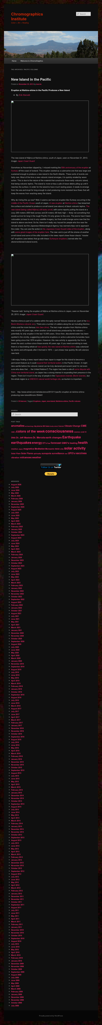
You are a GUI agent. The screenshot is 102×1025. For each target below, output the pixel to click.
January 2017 (16, 725)
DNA (13, 437)
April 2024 (15, 549)
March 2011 (15, 921)
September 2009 (17, 972)
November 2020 (17, 635)
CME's (13, 432)
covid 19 (83, 432)
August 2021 (16, 613)
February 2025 (17, 526)
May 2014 (15, 815)
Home (14, 61)
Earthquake (71, 437)
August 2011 (16, 907)
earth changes (54, 437)
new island (51, 401)
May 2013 (15, 848)
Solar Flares (27, 453)
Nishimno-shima (62, 401)
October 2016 (16, 733)
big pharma (38, 426)
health (83, 442)
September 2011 (17, 904)
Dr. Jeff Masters (24, 437)
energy (37, 442)
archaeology (29, 426)
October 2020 (16, 638)
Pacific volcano (74, 401)
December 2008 (17, 997)
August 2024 (16, 538)
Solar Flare (16, 453)
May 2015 (15, 781)
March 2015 (15, 787)
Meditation (40, 448)
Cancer (61, 426)
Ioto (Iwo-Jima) (42, 327)
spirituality (37, 453)
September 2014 (17, 804)
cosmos (77, 432)
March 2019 (15, 683)
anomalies (17, 426)
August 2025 (16, 509)
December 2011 (17, 896)
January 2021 (16, 630)
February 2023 (17, 585)
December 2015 (17, 762)
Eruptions (37, 401)
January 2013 (16, 860)
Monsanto (49, 448)
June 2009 (15, 980)
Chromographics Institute (27, 16)
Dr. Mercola (39, 437)
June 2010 (15, 946)
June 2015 (15, 778)
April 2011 (15, 918)
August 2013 (16, 840)
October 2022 (16, 596)
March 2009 (15, 988)
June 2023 (15, 574)
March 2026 (15, 495)
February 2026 (17, 498)
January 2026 (16, 501)
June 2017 (15, 714)
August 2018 (16, 697)
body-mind (54, 426)
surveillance (58, 453)
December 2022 (17, 591)
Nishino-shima (71, 203)
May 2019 (15, 678)
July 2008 (15, 1005)
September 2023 (17, 565)
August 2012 (16, 874)
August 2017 (16, 708)
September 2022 (17, 599)
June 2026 (15, 490)
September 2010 (17, 938)
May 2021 (15, 621)
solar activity (75, 448)
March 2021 (15, 627)
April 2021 (15, 624)
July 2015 (15, 776)
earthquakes (21, 442)
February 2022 (17, 605)
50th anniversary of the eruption (74, 167)
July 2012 (15, 876)
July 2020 (15, 647)
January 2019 (16, 689)
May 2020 (15, 652)
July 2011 (15, 910)
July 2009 (15, 977)
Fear (48, 443)
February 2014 (17, 823)
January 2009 (16, 994)
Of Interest (22, 401)
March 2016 (15, 753)
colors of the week (30, 431)
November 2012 (17, 865)
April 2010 (15, 952)
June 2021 (15, 619)
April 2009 (15, 986)
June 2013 (15, 846)
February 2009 (17, 991)
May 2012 (15, 882)
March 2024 (15, 551)
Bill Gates (46, 426)
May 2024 (15, 546)
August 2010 (16, 941)
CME (84, 426)
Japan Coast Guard (26, 161)
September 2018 (17, 694)
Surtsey (14, 170)
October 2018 (16, 692)
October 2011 (16, 902)
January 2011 (16, 927)
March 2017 (15, 720)
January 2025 (16, 529)
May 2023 (15, 577)
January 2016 (16, 759)
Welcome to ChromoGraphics (31, 61)
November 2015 (17, 764)
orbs (62, 449)
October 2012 (16, 868)
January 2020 (16, 661)
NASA (57, 449)
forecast (56, 443)
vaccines (81, 453)
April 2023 (15, 580)
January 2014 (16, 826)
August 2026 (16, 484)
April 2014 (15, 818)
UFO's (71, 453)
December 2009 (17, 963)
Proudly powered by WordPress (51, 1016)
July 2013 (15, 843)
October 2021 (16, 610)
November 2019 (17, 663)
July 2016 (15, 742)
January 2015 (16, 792)
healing (73, 442)
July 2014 (15, 809)
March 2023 (15, 582)
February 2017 (17, 722)
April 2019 (15, 680)
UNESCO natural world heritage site (45, 379)
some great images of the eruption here (32, 232)
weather (36, 457)
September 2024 (17, 535)
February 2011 (17, 924)
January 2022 (16, 608)
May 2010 (15, 949)
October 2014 (16, 801)
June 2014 (15, 812)
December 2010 (17, 930)
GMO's (65, 442)
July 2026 (15, 487)
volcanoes (26, 457)
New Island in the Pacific (31, 79)
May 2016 (15, 748)
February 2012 (17, 890)
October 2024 (16, 532)
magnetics (28, 448)
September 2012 (17, 871)
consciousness (59, 431)
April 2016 (15, 750)
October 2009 (16, 969)
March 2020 (15, 658)
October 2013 (16, 834)
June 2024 (15, 543)
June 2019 (15, 675)
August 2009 (16, 974)
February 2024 (17, 554)
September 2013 (17, 837)
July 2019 (15, 672)
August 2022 (16, 602)
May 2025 (15, 518)
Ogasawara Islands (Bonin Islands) (70, 375)
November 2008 (17, 1000)
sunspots (46, 453)
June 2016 (15, 745)
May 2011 (15, 916)
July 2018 (15, 700)
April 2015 (15, 784)
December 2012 (17, 862)
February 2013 (17, 857)
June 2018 (15, 703)
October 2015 (16, 767)
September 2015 (17, 770)
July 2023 (15, 571)
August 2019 (16, 669)
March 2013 (15, 854)
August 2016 (16, 739)
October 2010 (16, 935)
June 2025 (15, 515)
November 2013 (17, 832)
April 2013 (15, 851)
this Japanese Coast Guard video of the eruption (63, 228)
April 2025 (15, 521)
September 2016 (17, 736)
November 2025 (17, 504)
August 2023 (16, 568)
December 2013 (17, 829)
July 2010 (15, 944)
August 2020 (16, 644)
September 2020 (17, 641)
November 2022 (17, 593)
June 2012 (15, 879)
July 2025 (15, 512)
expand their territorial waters (49, 362)
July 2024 (15, 540)
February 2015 (17, 790)
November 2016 (17, 731)
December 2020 (17, 633)
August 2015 (16, 773)
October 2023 (16, 563)
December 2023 (17, 560)
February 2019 (17, 686)
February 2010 (17, 958)
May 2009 (15, 983)
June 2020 (15, 650)
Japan (43, 401)
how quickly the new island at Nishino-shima (56, 346)
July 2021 (15, 616)
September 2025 (17, 507)
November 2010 (17, 932)
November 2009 (17, 966)
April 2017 (15, 717)
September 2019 (17, 666)
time (66, 454)
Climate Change (72, 425)
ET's (44, 443)
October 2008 (16, 1002)
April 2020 (15, 655)
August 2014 (16, 806)
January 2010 (16, 960)
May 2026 (15, 493)
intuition (14, 449)
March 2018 (15, 706)
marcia (38, 84)
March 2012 (15, 888)
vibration (15, 457)
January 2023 (16, 588)
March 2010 (15, 955)
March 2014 (15, 820)
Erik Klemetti (24, 94)
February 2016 (17, 756)
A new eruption (55, 203)
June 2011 (15, 913)
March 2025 (15, 523)
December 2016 (17, 728)
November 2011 (17, 899)
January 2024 (16, 557)
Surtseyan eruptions (58, 238)
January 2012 (16, 893)
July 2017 (15, 711)
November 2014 (17, 798)
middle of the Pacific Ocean (23, 203)
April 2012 (15, 885)
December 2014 (17, 795)
